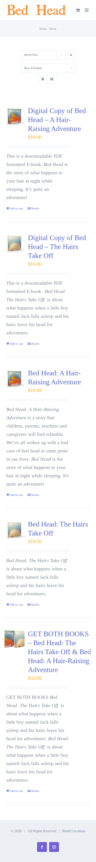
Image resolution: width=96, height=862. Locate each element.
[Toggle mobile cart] (78, 10)
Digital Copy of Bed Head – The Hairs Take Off (57, 247)
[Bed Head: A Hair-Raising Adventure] (14, 378)
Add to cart (16, 208)
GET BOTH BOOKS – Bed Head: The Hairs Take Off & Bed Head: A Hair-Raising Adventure (59, 652)
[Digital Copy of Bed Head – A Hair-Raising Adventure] (14, 116)
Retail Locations (73, 831)
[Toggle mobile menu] (87, 10)
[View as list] (51, 79)
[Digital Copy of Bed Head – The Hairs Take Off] (14, 243)
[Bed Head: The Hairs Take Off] (14, 530)
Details (35, 208)
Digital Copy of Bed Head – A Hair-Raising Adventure (57, 120)
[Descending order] (71, 55)
